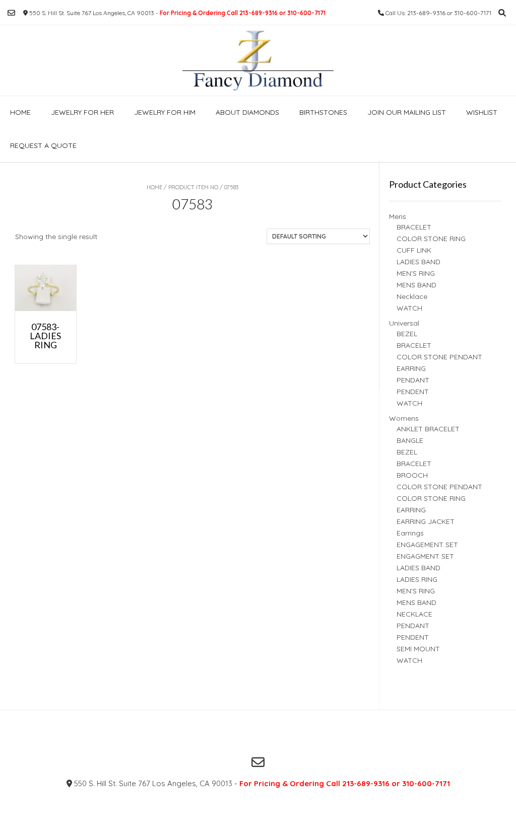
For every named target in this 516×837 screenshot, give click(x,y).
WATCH (409, 308)
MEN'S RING (416, 273)
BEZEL (407, 333)
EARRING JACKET (426, 521)
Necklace (412, 296)
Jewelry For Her (82, 112)
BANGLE (410, 440)
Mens (397, 216)
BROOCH (412, 475)
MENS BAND (416, 284)
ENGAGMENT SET (425, 556)
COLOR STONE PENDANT (439, 356)
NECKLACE (414, 614)
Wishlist (481, 112)
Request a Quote (43, 145)
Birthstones (323, 112)
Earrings (410, 533)
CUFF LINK (414, 250)
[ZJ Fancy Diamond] (258, 60)
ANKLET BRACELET (428, 428)
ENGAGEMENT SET (427, 544)
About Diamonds (247, 112)
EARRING (411, 368)
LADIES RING (417, 579)
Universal (404, 323)
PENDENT (413, 391)
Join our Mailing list (406, 112)
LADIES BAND (418, 261)
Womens (404, 418)
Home (20, 112)
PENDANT (413, 380)
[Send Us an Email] (11, 13)
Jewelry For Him (165, 112)
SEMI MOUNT (418, 648)
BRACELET (414, 227)
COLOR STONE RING (431, 238)
